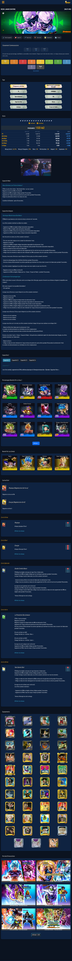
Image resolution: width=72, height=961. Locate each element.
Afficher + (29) (36, 935)
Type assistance (18, 96)
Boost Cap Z (29, 37)
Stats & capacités (8, 37)
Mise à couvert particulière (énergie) (53, 86)
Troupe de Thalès (53, 107)
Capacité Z (19, 37)
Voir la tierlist (36, 71)
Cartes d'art (39, 37)
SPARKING (53, 91)
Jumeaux (19, 107)
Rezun (53, 102)
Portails (58, 37)
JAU (53, 96)
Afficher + (36, 443)
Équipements (49, 37)
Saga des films (18, 102)
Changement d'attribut (18, 86)
